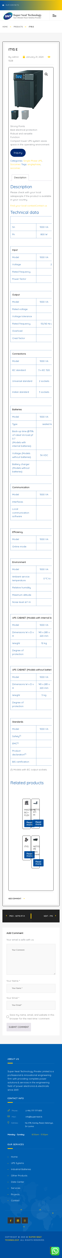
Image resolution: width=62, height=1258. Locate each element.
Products (18, 27)
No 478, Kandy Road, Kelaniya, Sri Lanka (39, 1125)
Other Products (19, 1175)
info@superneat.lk (33, 1116)
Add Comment (15, 898)
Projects (15, 1194)
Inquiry (18, 152)
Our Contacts (12, 5)
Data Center (17, 1181)
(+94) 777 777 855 (33, 1110)
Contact (15, 1200)
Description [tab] (20, 177)
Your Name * (13, 980)
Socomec (15, 164)
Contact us (41, 205)
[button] (46, 74)
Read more (29, 823)
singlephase (34, 164)
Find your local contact (22, 205)
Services (15, 1188)
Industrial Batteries (21, 1169)
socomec (15, 168)
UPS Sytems (17, 1163)
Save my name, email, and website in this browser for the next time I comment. (32, 1016)
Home (5, 27)
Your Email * (13, 998)
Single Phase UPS (32, 160)
